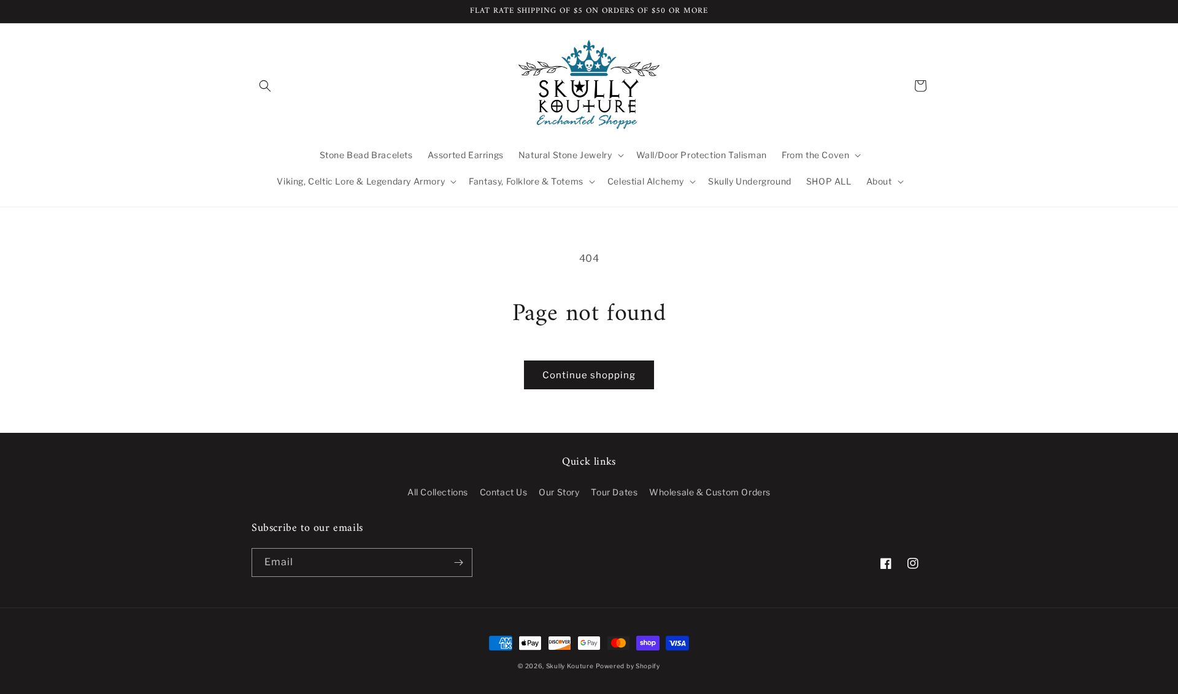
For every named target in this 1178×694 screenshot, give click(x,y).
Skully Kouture (570, 665)
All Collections (437, 492)
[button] (265, 85)
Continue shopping (589, 375)
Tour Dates (614, 492)
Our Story (559, 492)
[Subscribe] (458, 562)
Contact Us (504, 492)
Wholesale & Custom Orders (710, 492)
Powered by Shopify (628, 665)
